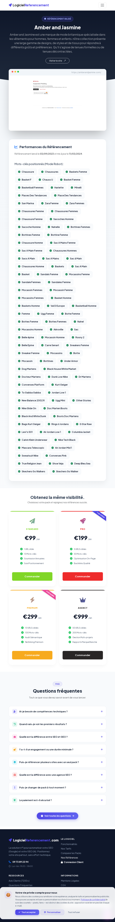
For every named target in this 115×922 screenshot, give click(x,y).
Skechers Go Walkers (33, 471)
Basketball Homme (86, 305)
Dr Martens (85, 376)
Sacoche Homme (31, 226)
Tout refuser (74, 912)
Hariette (59, 187)
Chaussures (51, 171)
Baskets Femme (78, 171)
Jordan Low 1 (59, 392)
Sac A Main (81, 266)
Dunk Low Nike (60, 376)
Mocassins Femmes (33, 297)
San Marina (28, 203)
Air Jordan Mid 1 (63, 447)
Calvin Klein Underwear (34, 439)
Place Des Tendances (70, 195)
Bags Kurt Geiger (31, 424)
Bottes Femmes (57, 321)
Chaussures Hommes (65, 250)
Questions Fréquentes (20, 885)
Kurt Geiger (61, 384)
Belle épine (28, 337)
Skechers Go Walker (67, 471)
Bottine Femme (59, 234)
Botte (76, 353)
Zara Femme (51, 203)
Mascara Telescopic (33, 447)
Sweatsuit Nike (30, 455)
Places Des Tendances (34, 195)
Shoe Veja (57, 463)
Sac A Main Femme (32, 250)
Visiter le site (56, 60)
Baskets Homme (31, 305)
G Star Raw (86, 424)
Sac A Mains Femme (64, 242)
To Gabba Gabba (31, 392)
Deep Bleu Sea (82, 463)
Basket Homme (63, 297)
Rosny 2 (79, 337)
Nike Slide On (29, 408)
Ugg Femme (47, 313)
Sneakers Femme (79, 345)
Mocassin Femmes (32, 290)
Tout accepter (28, 912)
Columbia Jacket (81, 431)
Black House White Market (61, 368)
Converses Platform (33, 384)
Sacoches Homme (63, 219)
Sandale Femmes (31, 282)
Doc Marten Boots (57, 408)
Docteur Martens (31, 376)
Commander (32, 576)
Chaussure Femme (32, 219)
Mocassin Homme (55, 337)
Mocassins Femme (79, 274)
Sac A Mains (52, 258)
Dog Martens (29, 368)
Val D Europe (58, 305)
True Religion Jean (32, 463)
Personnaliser (54, 912)
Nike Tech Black (66, 439)
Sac (76, 329)
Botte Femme (72, 313)
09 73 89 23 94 (20, 861)
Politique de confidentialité (93, 899)
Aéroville (58, 329)
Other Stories (83, 400)
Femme (26, 313)
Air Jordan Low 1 (52, 431)
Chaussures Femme (33, 211)
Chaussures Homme (33, 266)
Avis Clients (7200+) (19, 880)
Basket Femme (72, 179)
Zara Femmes (76, 203)
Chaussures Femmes (66, 211)
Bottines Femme (31, 234)
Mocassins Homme (32, 329)
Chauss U (47, 179)
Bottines (48, 360)
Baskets (59, 266)
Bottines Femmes (80, 226)
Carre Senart (52, 345)
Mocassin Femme (63, 290)
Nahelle (55, 226)
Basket (26, 274)
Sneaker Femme (30, 353)
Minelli (77, 187)
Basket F (26, 179)
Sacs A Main (28, 258)
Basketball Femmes (32, 187)
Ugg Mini (60, 400)
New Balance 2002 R (33, 400)
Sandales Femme (61, 282)
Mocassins (56, 353)
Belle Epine (28, 345)
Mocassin (27, 360)
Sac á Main (76, 258)
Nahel (80, 321)
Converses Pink (57, 455)
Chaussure (28, 171)
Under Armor (71, 360)
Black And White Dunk (34, 416)
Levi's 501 (27, 431)
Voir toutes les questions (57, 815)
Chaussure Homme (32, 242)
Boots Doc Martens (68, 416)
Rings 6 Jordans (60, 424)
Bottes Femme (30, 321)
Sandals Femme (49, 274)
